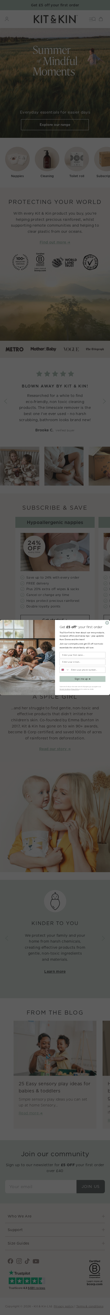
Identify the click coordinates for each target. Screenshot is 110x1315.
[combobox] (64, 670)
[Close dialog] (107, 623)
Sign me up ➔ (82, 678)
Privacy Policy (75, 689)
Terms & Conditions (65, 689)
